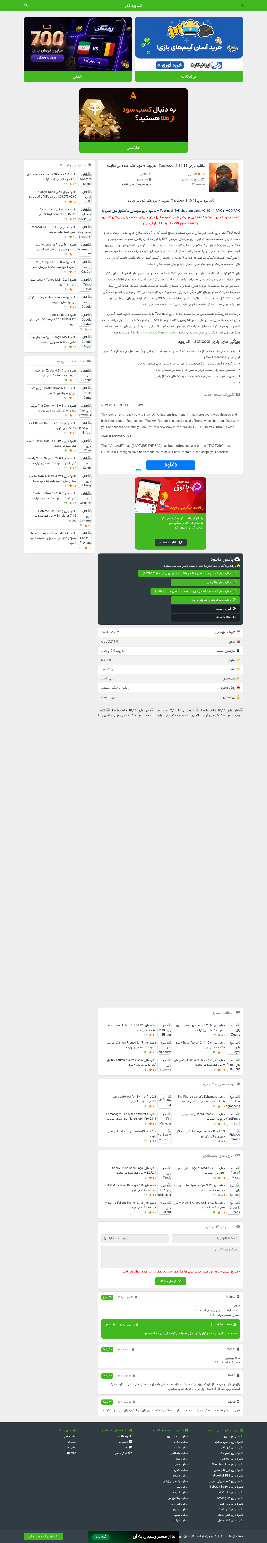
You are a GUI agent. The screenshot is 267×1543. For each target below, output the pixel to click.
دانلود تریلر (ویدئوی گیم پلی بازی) (212, 600)
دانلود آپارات (181, 1520)
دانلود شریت (180, 1492)
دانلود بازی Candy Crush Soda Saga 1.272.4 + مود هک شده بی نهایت (134, 1170)
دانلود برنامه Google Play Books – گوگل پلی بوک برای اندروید (52, 299)
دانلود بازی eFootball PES (227, 1476)
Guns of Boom (167, 332)
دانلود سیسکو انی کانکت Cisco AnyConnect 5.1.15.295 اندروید (57, 212)
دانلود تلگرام (181, 1442)
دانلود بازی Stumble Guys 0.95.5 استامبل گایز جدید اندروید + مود (131, 1062)
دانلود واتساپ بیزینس (175, 1481)
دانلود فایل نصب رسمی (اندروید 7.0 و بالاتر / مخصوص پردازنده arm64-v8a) (187, 573)
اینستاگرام (123, 1436)
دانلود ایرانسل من (178, 1498)
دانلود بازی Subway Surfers (226, 1487)
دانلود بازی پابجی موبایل (229, 1442)
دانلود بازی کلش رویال (230, 1515)
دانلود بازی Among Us (230, 1498)
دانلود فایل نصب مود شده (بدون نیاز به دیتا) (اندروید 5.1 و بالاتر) (193, 591)
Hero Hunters (145, 332)
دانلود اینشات (180, 1476)
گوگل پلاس (121, 1453)
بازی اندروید (144, 184)
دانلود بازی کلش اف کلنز (230, 1509)
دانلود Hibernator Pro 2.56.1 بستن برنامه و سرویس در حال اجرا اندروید (55, 247)
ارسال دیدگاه (168, 1281)
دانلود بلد (182, 1487)
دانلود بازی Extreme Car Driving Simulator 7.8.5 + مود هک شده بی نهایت (55, 516)
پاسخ (106, 1297)
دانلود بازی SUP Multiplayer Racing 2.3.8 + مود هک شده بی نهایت (130, 1188)
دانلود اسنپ (181, 1464)
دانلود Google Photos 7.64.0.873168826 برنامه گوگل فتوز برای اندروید (52, 320)
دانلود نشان (181, 1470)
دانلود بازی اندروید (232, 1436)
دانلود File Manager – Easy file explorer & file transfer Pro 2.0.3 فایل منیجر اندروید (130, 1116)
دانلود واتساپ (180, 1447)
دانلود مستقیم (168, 542)
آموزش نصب (224, 609)
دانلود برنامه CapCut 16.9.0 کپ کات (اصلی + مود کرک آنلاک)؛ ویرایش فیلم (54, 264)
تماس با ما (70, 1447)
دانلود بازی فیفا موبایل (230, 1520)
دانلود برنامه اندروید (176, 1436)
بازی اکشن (128, 184)
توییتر (125, 1447)
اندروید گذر (133, 6)
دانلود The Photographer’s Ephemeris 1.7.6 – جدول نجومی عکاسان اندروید (201, 1099)
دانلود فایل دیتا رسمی (219, 582)
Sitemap (70, 1453)
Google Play (224, 617)
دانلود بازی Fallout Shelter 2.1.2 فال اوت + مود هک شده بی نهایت (130, 1205)
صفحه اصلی (69, 1436)
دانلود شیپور (181, 1515)
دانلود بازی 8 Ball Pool (230, 1492)
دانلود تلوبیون (180, 1509)
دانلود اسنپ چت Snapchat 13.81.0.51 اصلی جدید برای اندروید (53, 229)
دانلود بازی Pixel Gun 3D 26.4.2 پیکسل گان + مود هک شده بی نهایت (199, 1062)
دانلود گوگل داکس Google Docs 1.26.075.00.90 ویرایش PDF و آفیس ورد (52, 194)
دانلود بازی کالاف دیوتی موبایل (226, 1481)
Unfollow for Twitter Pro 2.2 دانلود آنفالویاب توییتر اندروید (134, 1099)
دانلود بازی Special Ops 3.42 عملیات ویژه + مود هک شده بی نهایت (199, 1188)
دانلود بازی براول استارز (230, 1504)
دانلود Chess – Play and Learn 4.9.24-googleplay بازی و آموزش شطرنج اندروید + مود (52, 538)
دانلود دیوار (181, 1459)
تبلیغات (72, 1442)
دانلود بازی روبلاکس (231, 1459)
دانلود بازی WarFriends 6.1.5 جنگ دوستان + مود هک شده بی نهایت (131, 1045)
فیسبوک (124, 1442)
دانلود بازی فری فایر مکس (228, 1470)
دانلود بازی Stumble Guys (227, 1464)
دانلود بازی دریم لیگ (231, 1453)
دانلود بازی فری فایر (232, 1447)
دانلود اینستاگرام (178, 1453)
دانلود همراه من (179, 1504)
